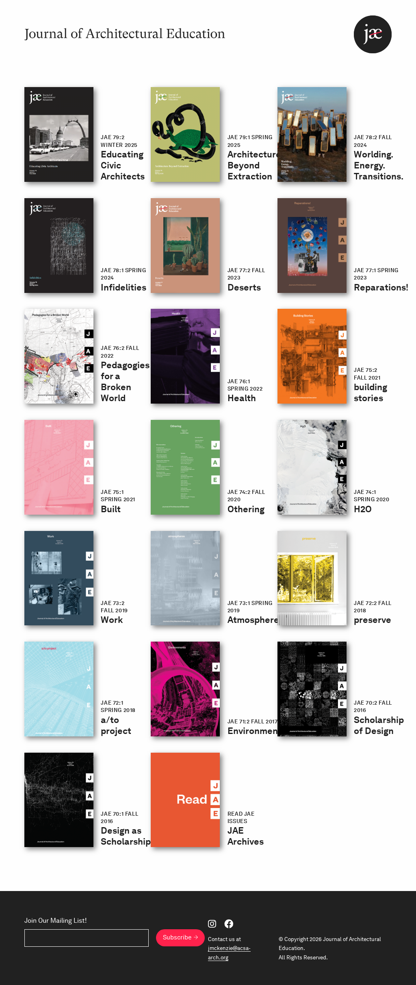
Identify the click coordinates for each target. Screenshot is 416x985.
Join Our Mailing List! (55, 920)
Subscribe (177, 937)
